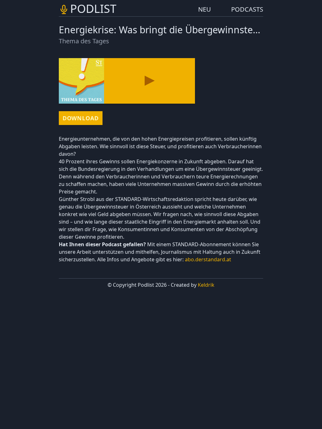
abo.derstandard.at (208, 259)
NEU (204, 9)
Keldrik (206, 284)
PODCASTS (247, 9)
